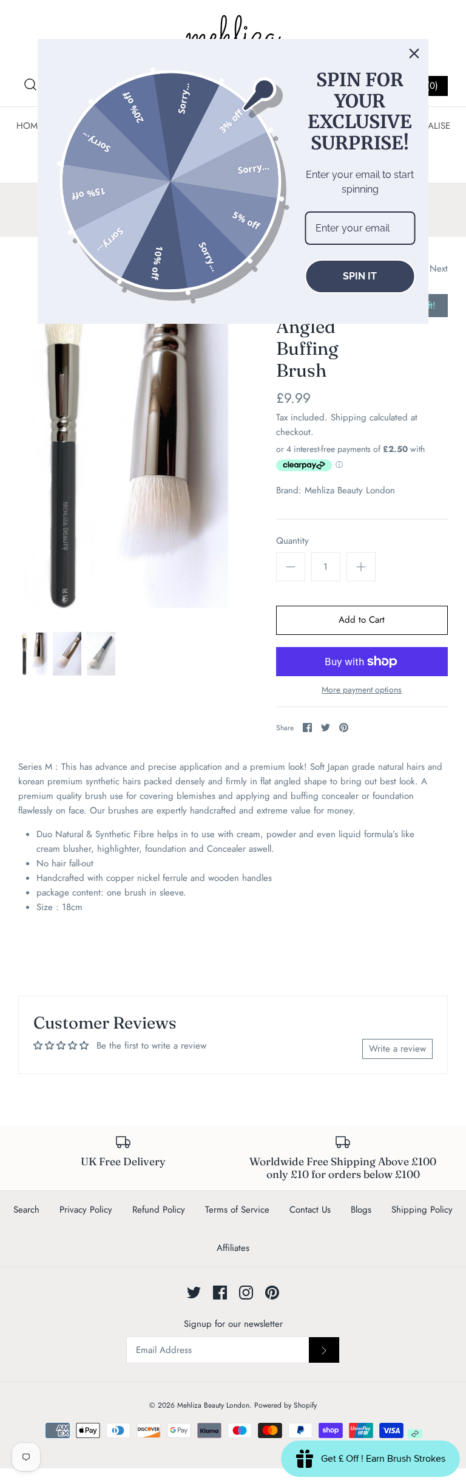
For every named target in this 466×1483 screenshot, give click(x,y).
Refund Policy (158, 1209)
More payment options (362, 690)
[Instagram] (246, 1293)
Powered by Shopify (285, 1405)
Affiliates (233, 1248)
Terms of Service (237, 1209)
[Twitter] (194, 1293)
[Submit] (324, 1350)
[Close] (414, 53)
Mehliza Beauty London (350, 490)
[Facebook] (220, 1293)
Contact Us (310, 1209)
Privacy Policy (85, 1209)
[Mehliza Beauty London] (233, 36)
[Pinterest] (272, 1293)
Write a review (397, 1048)
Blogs (361, 1209)
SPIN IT (360, 276)
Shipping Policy (422, 1209)
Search (26, 1209)
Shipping (348, 417)
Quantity (292, 541)
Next (439, 268)
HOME (29, 125)
